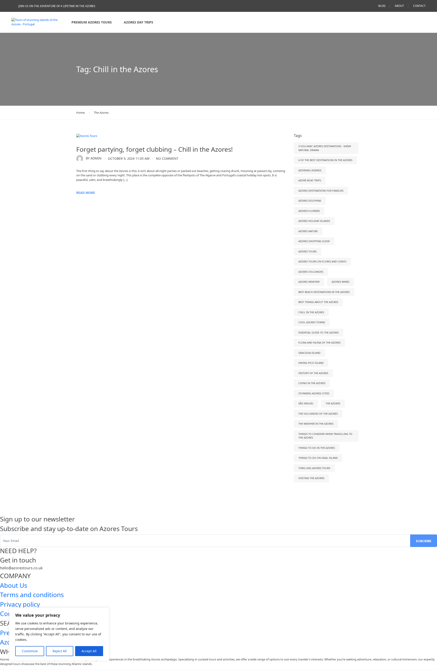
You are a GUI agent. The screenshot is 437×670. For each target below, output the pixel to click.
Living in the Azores (311, 383)
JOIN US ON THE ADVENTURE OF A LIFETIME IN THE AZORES (56, 6)
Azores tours (307, 251)
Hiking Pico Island (311, 363)
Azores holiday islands (314, 221)
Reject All (60, 651)
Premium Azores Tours (91, 22)
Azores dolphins (309, 200)
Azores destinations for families (320, 190)
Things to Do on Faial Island (318, 458)
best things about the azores (318, 302)
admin (94, 158)
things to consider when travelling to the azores (325, 435)
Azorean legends (309, 170)
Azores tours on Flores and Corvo (322, 261)
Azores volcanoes (310, 271)
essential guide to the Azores (318, 332)
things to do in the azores (316, 447)
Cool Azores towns (311, 322)
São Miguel (306, 403)
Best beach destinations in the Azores (324, 292)
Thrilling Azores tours (314, 468)
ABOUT (399, 6)
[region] (59, 634)
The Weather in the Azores (315, 423)
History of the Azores (313, 373)
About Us (13, 585)
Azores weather (309, 281)
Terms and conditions (32, 594)
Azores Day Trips (138, 22)
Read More (85, 192)
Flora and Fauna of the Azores (319, 342)
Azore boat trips (309, 180)
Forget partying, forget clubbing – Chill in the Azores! (156, 149)
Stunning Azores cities (313, 393)
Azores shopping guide (314, 241)
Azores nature (308, 231)
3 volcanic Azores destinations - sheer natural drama (324, 148)
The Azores (101, 112)
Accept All (89, 651)
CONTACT (419, 6)
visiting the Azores (311, 478)
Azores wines (340, 281)
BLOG (382, 6)
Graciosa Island (309, 352)
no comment (167, 158)
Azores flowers (309, 211)
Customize (30, 651)
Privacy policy (20, 604)
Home (80, 112)
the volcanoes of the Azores (318, 413)
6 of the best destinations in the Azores (325, 160)
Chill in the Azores (311, 312)
